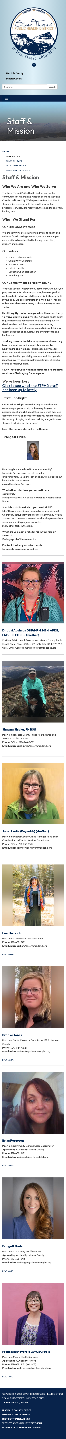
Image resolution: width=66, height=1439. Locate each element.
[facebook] (34, 65)
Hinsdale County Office (16, 1410)
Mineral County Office (16, 1414)
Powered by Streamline (16, 1427)
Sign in (37, 1427)
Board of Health (14, 161)
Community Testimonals (17, 170)
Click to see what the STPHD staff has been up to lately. (30, 387)
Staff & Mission (13, 156)
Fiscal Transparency (16, 166)
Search (52, 86)
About (5, 151)
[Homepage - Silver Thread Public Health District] (33, 33)
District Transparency (16, 1419)
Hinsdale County (14, 73)
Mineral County (14, 78)
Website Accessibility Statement (22, 1423)
